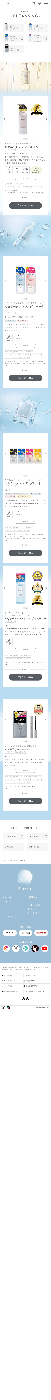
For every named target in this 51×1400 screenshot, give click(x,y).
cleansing (33, 901)
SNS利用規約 (8, 986)
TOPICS (7, 902)
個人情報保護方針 (32, 986)
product (11, 860)
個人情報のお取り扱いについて (36, 991)
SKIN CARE (33, 913)
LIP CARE (32, 909)
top (4, 860)
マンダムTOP (7, 975)
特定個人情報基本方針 (10, 991)
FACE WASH (33, 905)
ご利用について (31, 981)
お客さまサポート (32, 975)
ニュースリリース (9, 981)
